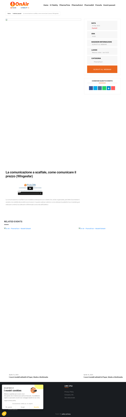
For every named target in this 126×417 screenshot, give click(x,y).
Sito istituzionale (69, 398)
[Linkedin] (100, 88)
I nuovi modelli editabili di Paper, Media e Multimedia (28, 377)
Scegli (23, 407)
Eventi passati (12, 409)
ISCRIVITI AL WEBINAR (99, 44)
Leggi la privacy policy (10, 400)
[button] (4, 413)
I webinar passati (17, 13)
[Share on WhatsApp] (104, 88)
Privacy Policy (69, 392)
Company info (68, 395)
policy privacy (66, 414)
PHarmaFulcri (98, 62)
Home (9, 13)
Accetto (36, 407)
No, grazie (9, 407)
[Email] (113, 88)
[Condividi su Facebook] (91, 88)
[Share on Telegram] (109, 88)
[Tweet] (95, 88)
